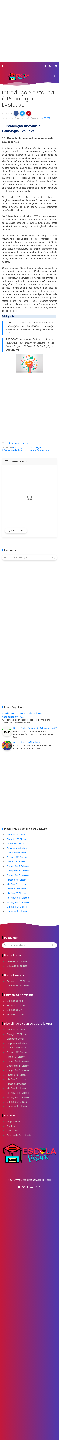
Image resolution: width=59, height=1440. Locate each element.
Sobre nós (12, 1130)
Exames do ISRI (15, 1001)
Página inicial (13, 1121)
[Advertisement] (29, 32)
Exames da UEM (15, 1014)
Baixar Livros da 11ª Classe (26, 742)
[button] (16, 113)
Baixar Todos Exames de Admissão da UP (35, 728)
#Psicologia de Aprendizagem (27, 447)
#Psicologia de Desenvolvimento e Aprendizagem (26, 450)
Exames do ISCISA (16, 1005)
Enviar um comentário (16, 443)
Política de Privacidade (19, 1135)
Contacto (12, 1126)
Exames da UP (14, 1009)
